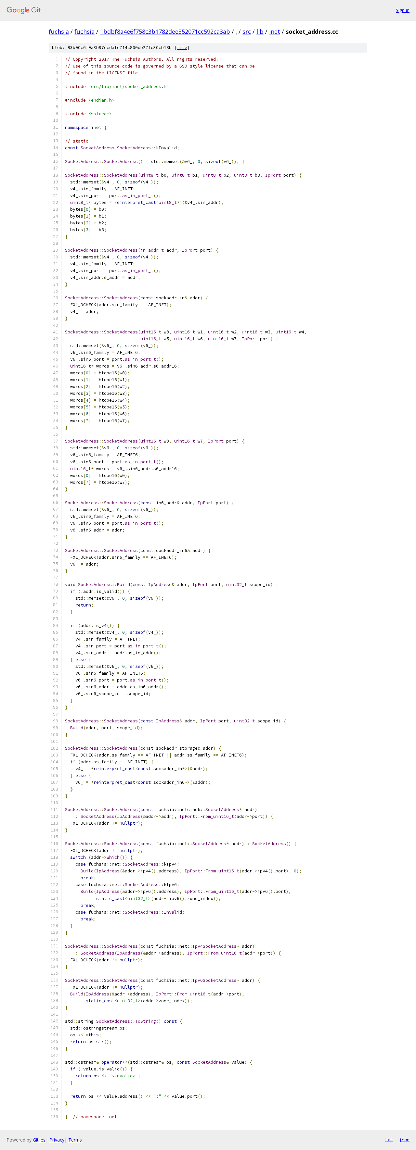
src (246, 31)
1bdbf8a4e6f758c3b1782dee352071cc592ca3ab (165, 31)
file (182, 47)
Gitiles (39, 1140)
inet (274, 31)
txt (389, 1140)
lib (260, 31)
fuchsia (59, 31)
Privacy (56, 1140)
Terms (75, 1140)
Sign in (403, 10)
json (404, 1140)
